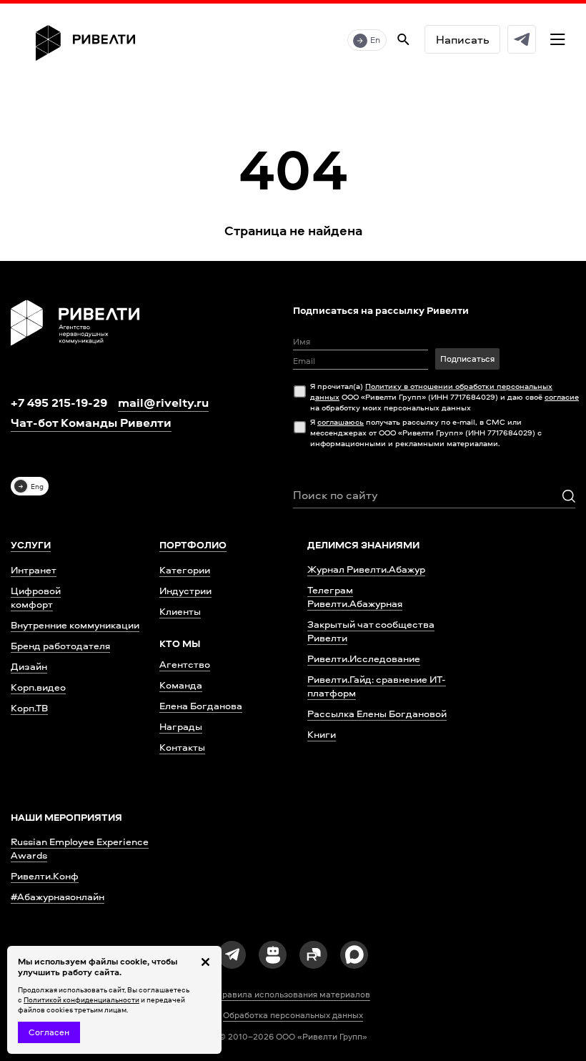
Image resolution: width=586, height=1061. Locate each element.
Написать (462, 39)
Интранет (33, 569)
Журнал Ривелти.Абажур (366, 569)
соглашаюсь (340, 421)
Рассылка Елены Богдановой (377, 713)
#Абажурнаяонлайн (57, 896)
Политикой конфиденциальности (81, 1000)
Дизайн (29, 666)
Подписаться (467, 358)
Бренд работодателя (60, 645)
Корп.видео (38, 687)
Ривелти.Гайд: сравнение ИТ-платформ (376, 685)
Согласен (49, 1032)
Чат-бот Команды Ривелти (91, 422)
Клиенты (180, 611)
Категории (184, 569)
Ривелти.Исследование (363, 658)
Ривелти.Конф (45, 875)
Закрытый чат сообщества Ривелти (370, 630)
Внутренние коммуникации (75, 624)
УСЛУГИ (31, 544)
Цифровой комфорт (36, 597)
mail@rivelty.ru (163, 402)
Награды (180, 726)
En (375, 40)
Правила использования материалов (293, 994)
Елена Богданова (200, 705)
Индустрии (185, 590)
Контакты (182, 747)
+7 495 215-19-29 (59, 402)
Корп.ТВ (29, 707)
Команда (180, 684)
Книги (321, 734)
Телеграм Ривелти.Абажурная (354, 596)
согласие (562, 396)
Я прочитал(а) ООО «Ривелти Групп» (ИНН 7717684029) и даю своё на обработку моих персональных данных (444, 396)
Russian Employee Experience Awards (80, 848)
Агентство (184, 664)
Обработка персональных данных (293, 1015)
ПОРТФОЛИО (193, 544)
